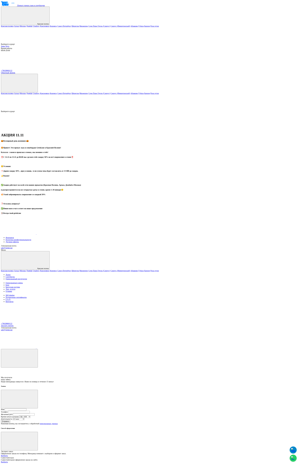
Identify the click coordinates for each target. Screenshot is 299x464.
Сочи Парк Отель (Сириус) (99, 26)
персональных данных (49, 424)
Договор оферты (12, 242)
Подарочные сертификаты (16, 297)
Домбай (29, 26)
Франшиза (10, 238)
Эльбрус (36, 26)
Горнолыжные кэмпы (14, 283)
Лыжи (8, 275)
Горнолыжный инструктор (16, 279)
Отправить (5, 421)
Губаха (141, 26)
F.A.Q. (8, 299)
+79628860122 (6, 71)
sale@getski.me (6, 248)
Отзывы (9, 291)
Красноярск (44, 26)
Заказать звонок (7, 326)
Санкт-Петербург (64, 26)
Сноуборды (10, 277)
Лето (7, 46)
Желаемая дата (6, 414)
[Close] (19, 358)
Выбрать (4, 456)
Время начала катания (9, 417)
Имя (2, 409)
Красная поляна (43, 24)
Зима (3, 46)
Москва (23, 26)
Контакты (9, 302)
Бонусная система (13, 287)
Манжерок (83, 26)
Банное (147, 26)
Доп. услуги (10, 289)
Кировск (53, 26)
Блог (7, 285)
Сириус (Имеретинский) (120, 26)
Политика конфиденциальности (18, 240)
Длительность (6, 419)
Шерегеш (75, 26)
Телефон (4, 412)
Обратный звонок (8, 73)
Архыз (16, 26)
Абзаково (134, 26)
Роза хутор (154, 26)
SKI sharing (10, 295)
